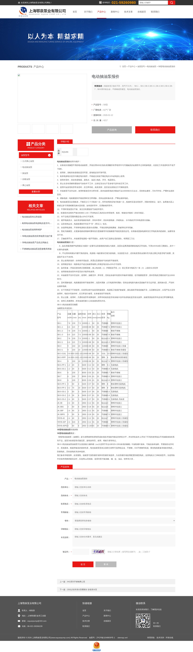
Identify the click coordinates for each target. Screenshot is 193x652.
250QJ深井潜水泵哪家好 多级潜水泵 (82, 589)
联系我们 (155, 12)
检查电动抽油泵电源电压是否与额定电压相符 (37, 223)
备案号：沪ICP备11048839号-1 (102, 638)
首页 (75, 12)
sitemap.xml (122, 638)
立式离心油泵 (28, 161)
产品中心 (101, 12)
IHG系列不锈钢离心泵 (76, 582)
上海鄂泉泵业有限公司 (37, 3)
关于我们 (88, 12)
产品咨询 (112, 130)
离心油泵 (26, 185)
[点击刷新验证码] (98, 552)
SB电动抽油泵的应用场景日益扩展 (37, 236)
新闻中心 (115, 12)
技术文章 (128, 12)
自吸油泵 (26, 179)
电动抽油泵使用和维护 (32, 229)
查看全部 (36, 191)
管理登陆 (151, 638)
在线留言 (142, 12)
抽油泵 (25, 173)
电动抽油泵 (151, 66)
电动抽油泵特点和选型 (32, 217)
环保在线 (169, 638)
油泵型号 (141, 66)
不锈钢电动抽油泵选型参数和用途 (37, 249)
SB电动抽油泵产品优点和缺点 (35, 242)
